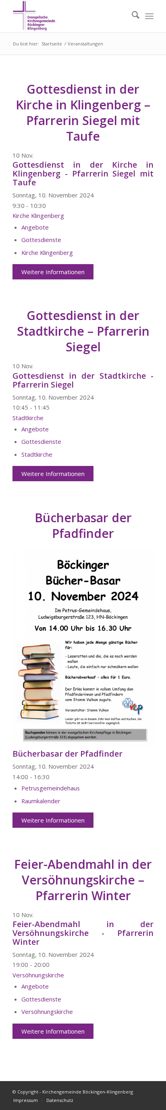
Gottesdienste (41, 240)
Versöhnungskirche (38, 975)
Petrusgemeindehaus (50, 788)
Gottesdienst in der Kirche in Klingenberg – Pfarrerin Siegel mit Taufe (83, 112)
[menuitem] (131, 16)
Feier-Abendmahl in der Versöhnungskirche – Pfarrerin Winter (83, 880)
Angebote (35, 227)
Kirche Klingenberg (38, 215)
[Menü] (149, 16)
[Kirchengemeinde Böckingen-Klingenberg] (68, 16)
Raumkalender (40, 801)
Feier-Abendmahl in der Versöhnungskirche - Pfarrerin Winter (83, 933)
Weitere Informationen (53, 272)
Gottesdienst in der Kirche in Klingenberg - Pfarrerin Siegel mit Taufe (83, 173)
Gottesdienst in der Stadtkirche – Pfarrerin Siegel (83, 331)
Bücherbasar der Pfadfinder (83, 525)
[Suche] (131, 16)
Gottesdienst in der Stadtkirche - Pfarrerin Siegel (83, 380)
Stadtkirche (28, 418)
